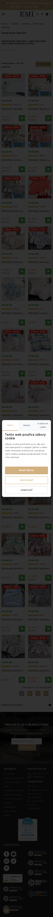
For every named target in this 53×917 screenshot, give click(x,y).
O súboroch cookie (42, 425)
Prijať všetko (26, 470)
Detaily (26, 425)
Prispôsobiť (26, 480)
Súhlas (10, 425)
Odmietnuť (26, 490)
